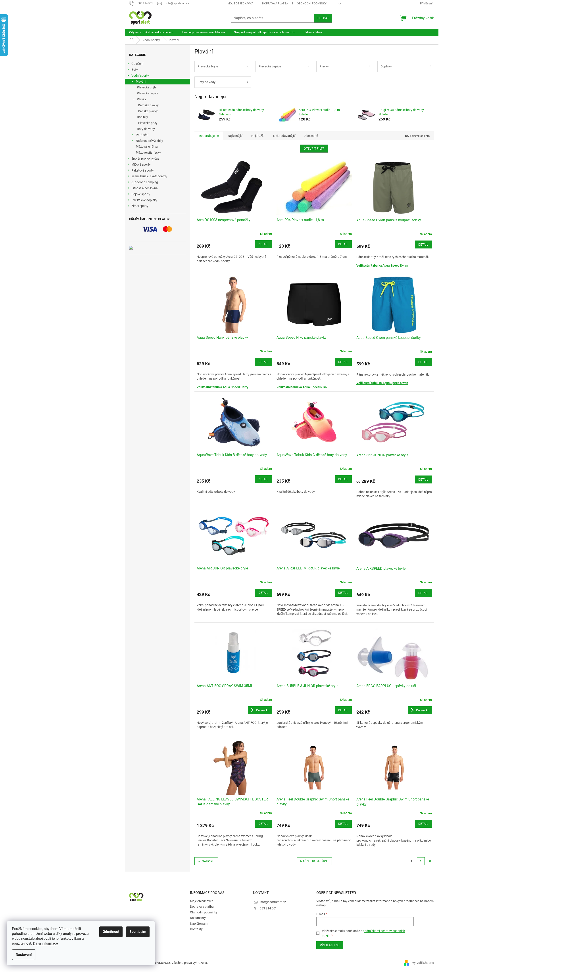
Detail (263, 244)
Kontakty (196, 929)
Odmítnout (111, 932)
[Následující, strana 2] (421, 861)
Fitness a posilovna (144, 188)
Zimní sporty (139, 206)
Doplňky (142, 117)
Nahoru (208, 861)
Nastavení (24, 955)
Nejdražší (257, 135)
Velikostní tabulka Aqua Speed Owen (382, 383)
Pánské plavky (148, 111)
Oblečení (137, 63)
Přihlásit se (329, 945)
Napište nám (199, 923)
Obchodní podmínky (312, 3)
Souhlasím (137, 932)
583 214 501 (268, 908)
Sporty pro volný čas (145, 158)
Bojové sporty (140, 194)
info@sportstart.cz (273, 902)
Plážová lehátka (147, 146)
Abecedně (311, 135)
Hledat (323, 18)
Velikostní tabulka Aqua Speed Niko (302, 387)
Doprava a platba (275, 3)
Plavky (141, 99)
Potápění (142, 135)
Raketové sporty (142, 170)
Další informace (45, 943)
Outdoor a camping (144, 182)
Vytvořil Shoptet (423, 962)
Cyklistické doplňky (144, 200)
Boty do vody (146, 129)
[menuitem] (151, 32)
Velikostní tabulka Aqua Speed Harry (222, 387)
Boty (134, 69)
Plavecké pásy (148, 123)
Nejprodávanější (284, 135)
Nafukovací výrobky (149, 141)
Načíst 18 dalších (314, 861)
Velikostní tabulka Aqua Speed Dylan (382, 265)
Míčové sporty (141, 164)
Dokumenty (198, 918)
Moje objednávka (240, 3)
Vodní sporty (140, 75)
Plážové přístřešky (148, 152)
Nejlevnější (235, 135)
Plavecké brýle (146, 87)
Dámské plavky (148, 105)
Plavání (141, 81)
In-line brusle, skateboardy (149, 176)
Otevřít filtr (314, 148)
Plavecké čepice (147, 93)
